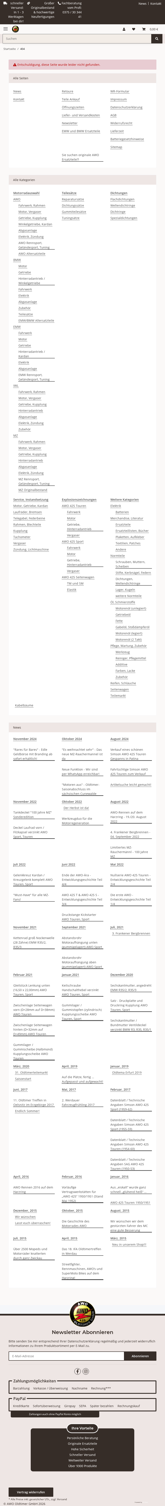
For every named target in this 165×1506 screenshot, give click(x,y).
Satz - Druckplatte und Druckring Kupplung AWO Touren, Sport (129, 1005)
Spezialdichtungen (123, 218)
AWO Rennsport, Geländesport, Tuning (34, 245)
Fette (119, 621)
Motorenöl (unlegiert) (131, 608)
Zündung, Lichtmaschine (31, 549)
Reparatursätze (73, 199)
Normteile (117, 556)
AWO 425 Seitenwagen (78, 577)
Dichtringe (117, 212)
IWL (15, 386)
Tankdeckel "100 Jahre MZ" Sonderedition (32, 814)
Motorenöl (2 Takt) (129, 639)
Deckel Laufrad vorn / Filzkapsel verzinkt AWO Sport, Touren (30, 832)
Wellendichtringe (122, 205)
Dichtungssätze (73, 205)
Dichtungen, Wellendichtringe (128, 581)
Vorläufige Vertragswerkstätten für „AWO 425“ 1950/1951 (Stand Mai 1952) (82, 1194)
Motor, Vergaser (29, 212)
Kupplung (20, 531)
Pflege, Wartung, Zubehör (128, 646)
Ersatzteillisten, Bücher (132, 531)
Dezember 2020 (121, 975)
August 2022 (119, 802)
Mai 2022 (117, 864)
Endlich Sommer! (27, 1111)
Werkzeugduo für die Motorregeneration (77, 821)
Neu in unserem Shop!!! (129, 1244)
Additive (121, 664)
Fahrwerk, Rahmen (31, 205)
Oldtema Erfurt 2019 (127, 1072)
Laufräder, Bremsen (27, 512)
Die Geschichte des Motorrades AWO (75, 1223)
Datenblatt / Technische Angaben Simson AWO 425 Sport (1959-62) (129, 1104)
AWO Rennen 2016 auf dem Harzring (33, 1189)
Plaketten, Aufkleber (130, 537)
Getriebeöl (123, 615)
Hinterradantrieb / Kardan (31, 354)
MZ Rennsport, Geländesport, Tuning (34, 481)
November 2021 (25, 927)
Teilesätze (25, 314)
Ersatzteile (123, 524)
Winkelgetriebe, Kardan (35, 224)
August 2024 (119, 739)
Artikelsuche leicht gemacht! (130, 785)
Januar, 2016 (119, 1176)
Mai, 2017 (69, 1089)
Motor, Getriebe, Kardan (30, 506)
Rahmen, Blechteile (27, 524)
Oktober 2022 (72, 802)
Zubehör (24, 308)
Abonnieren (140, 1356)
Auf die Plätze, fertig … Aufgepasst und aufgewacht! (82, 1079)
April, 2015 (69, 1238)
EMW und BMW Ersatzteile (81, 131)
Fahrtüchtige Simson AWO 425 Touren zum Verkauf (129, 771)
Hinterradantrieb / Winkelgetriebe (31, 280)
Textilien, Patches (128, 543)
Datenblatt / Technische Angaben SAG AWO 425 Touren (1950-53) (127, 1164)
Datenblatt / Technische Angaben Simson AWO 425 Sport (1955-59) (129, 1124)
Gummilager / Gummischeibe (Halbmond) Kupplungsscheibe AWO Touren (33, 1051)
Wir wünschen (25, 1217)
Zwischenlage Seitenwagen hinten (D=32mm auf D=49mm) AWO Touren (32, 1029)
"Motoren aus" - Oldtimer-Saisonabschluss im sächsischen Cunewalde (80, 789)
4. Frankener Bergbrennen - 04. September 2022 (130, 834)
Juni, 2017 (20, 1089)
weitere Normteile (129, 596)
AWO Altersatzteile (31, 254)
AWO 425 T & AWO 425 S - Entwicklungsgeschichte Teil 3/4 (82, 899)
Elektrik (23, 295)
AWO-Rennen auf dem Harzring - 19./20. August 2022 (128, 816)
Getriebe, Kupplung (32, 218)
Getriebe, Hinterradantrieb (79, 526)
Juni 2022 (68, 864)
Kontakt (155, 4)
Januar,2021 (70, 975)
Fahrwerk (25, 289)
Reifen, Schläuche (123, 683)
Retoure (67, 91)
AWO (16, 199)
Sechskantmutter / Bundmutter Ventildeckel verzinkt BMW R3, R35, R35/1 (130, 1025)
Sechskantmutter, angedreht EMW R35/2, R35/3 (130, 987)
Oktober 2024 (72, 739)
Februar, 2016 (72, 1176)
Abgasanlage (27, 230)
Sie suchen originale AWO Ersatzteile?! (80, 157)
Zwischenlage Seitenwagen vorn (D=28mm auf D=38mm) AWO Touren (34, 1009)
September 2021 (74, 927)
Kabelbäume (24, 705)
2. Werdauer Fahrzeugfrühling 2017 (78, 1102)
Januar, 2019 (119, 1066)
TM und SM (75, 583)
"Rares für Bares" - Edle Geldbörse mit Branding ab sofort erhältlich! (32, 754)
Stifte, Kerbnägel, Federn (133, 573)
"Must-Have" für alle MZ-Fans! (31, 897)
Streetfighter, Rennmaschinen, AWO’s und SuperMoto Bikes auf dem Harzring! (82, 1271)
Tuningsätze (70, 218)
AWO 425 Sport (73, 541)
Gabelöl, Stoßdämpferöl (133, 627)
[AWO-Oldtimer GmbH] (15, 29)
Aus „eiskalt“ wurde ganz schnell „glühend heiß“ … (128, 1189)
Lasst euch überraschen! (32, 1223)
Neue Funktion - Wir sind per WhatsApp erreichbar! (80, 771)
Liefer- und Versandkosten (81, 115)
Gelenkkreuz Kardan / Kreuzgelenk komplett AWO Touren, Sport (33, 879)
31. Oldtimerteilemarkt (31, 1072)
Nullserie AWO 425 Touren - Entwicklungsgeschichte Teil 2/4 (130, 879)
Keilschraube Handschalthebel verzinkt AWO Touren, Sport (80, 989)
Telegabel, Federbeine (29, 518)
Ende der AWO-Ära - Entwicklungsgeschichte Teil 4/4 (82, 879)
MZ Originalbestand (32, 490)
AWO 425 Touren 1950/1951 (130, 1203)
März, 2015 (118, 1238)
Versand (62, 1499)
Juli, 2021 (117, 927)
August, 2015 (119, 1210)
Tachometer (22, 537)
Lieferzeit (117, 131)
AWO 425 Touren (74, 506)
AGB (113, 115)
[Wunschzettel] (134, 29)
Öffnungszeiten (73, 107)
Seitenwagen (119, 689)
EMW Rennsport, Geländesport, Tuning (34, 377)
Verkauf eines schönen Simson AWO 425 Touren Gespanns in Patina (128, 754)
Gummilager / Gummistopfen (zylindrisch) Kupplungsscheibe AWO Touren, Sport (82, 1012)
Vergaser (19, 543)
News (143, 4)
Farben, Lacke (125, 671)
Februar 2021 (22, 975)
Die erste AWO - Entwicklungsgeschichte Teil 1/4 (130, 899)
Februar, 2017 (120, 1089)
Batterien (122, 512)
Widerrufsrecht (121, 123)
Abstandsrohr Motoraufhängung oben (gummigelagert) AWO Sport (82, 962)
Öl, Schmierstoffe (122, 602)
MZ (15, 435)
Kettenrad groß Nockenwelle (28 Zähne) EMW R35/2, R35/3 (33, 942)
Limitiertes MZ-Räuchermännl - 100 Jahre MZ (129, 851)
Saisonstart (23, 1079)
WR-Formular (119, 91)
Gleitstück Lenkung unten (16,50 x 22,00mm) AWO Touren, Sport (31, 989)
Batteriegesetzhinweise (127, 139)
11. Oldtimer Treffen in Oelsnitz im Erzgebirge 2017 (33, 1102)
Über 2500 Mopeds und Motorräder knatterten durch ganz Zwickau (30, 1253)
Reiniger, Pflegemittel (131, 658)
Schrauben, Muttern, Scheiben (130, 564)
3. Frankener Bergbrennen (131, 933)
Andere (121, 549)
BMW (17, 260)
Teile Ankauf (71, 99)
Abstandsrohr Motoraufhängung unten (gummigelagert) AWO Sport (82, 942)
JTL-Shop (145, 1502)
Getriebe (24, 272)
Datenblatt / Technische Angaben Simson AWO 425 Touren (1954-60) (129, 1144)
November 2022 (25, 802)
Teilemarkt (118, 696)
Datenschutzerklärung (126, 107)
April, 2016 (21, 1176)
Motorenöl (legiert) (129, 633)
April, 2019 (69, 1066)
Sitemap (116, 147)
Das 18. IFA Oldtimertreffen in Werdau (81, 1251)
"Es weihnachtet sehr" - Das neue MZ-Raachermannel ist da (82, 754)
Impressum (118, 99)
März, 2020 (21, 1066)
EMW (17, 327)
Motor (22, 266)
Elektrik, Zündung (31, 237)
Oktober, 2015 (72, 1210)
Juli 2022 (19, 864)
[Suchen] (156, 38)
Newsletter (70, 123)
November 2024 (25, 739)
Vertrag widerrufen (31, 1492)
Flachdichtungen (122, 199)
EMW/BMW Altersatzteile (36, 320)
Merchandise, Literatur (126, 518)
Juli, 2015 (19, 1238)
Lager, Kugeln (125, 590)
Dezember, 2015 (25, 1210)
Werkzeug (123, 652)
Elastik (71, 590)
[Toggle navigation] (5, 27)
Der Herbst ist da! (76, 808)
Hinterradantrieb (30, 410)
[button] (124, 29)
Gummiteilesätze (74, 212)
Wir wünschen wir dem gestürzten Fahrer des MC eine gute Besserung (129, 1225)
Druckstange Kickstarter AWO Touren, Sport (79, 917)
